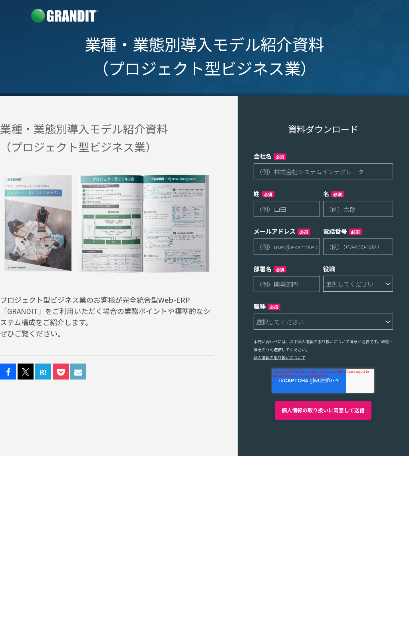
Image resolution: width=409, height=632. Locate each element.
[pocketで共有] (61, 372)
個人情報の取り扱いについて (280, 357)
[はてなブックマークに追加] (43, 372)
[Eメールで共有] (78, 372)
